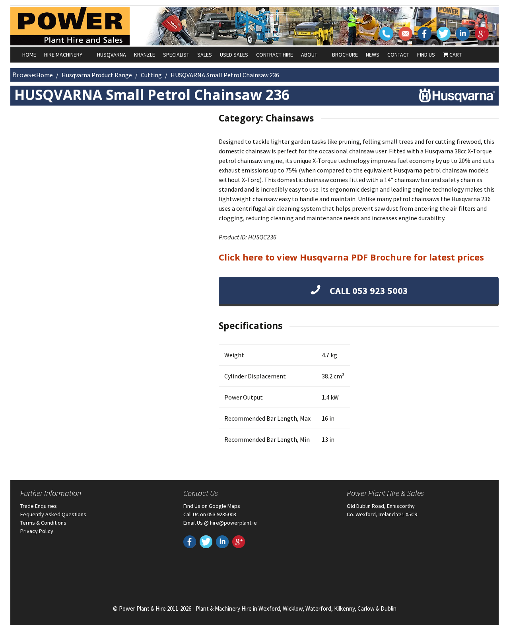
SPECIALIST (176, 54)
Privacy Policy (36, 531)
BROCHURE (345, 54)
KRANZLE (144, 54)
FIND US (426, 54)
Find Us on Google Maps (211, 505)
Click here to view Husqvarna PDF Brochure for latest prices (351, 257)
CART (455, 54)
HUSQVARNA (111, 54)
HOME (29, 54)
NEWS (372, 54)
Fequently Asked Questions (53, 514)
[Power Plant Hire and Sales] (70, 26)
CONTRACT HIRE (274, 54)
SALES (204, 54)
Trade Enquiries (38, 505)
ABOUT (309, 54)
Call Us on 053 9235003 (209, 514)
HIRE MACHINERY (63, 54)
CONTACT (398, 54)
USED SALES (234, 54)
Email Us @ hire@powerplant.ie (220, 522)
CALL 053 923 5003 (368, 290)
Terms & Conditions (43, 522)
